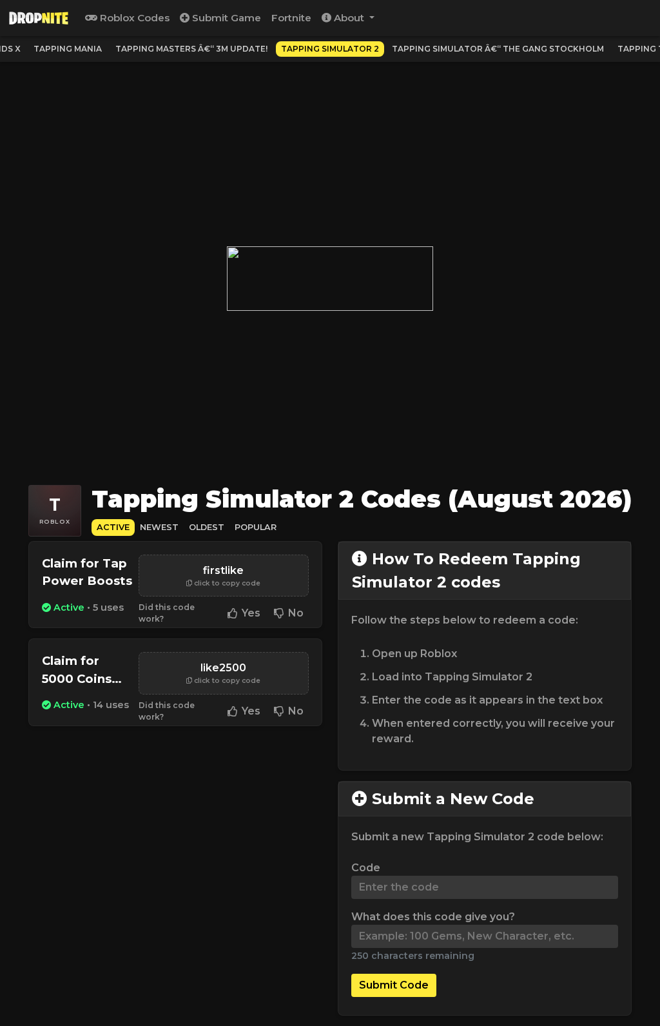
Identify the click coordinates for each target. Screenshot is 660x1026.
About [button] (349, 18)
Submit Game (225, 18)
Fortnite (291, 18)
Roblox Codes (133, 18)
